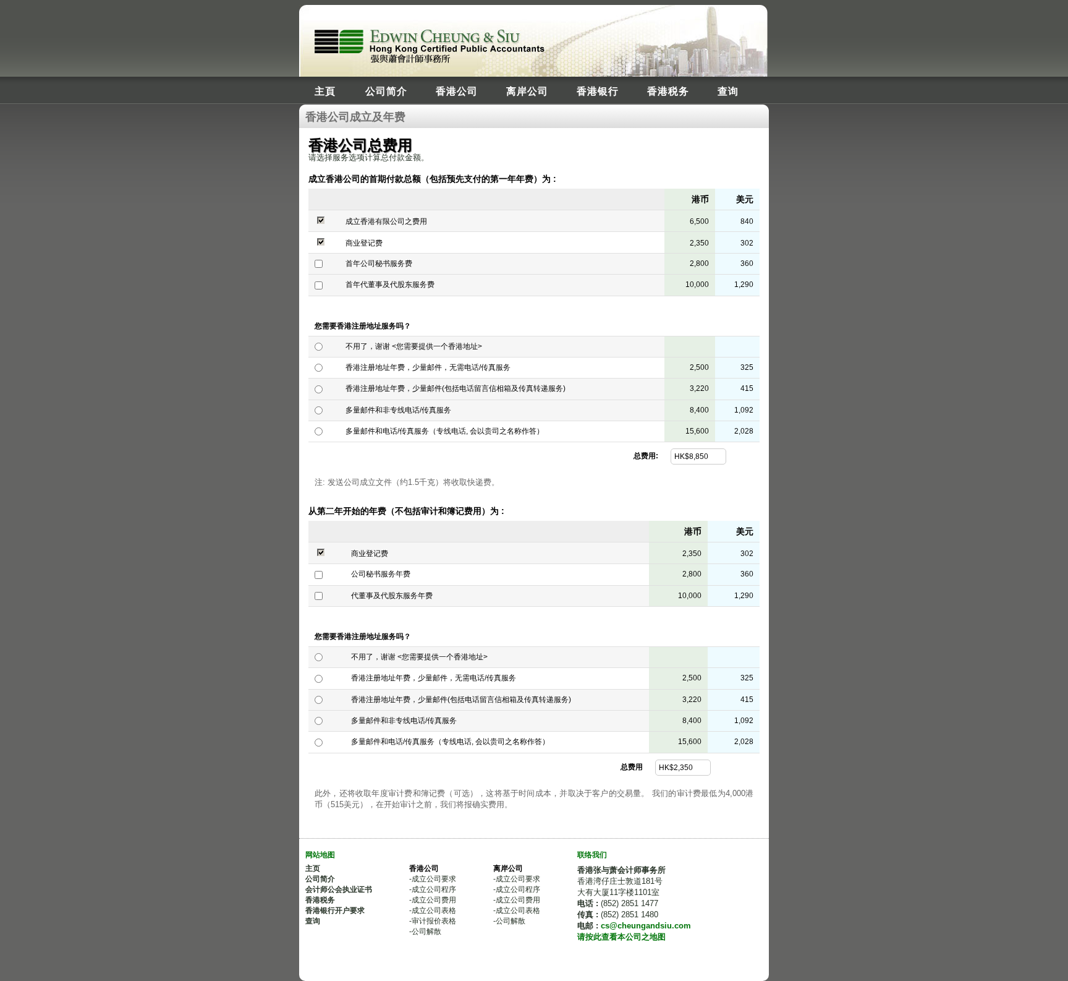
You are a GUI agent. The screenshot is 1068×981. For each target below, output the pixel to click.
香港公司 (457, 91)
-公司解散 (425, 931)
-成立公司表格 (432, 910)
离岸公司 (527, 91)
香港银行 (598, 91)
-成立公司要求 (432, 879)
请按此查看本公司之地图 (621, 936)
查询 (728, 91)
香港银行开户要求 (335, 910)
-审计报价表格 (432, 921)
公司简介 (386, 91)
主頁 (325, 91)
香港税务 (668, 91)
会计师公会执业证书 (338, 889)
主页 (312, 868)
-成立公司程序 (432, 889)
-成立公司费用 (432, 900)
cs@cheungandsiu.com (646, 925)
